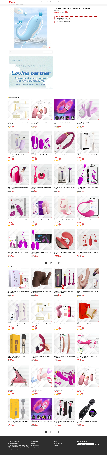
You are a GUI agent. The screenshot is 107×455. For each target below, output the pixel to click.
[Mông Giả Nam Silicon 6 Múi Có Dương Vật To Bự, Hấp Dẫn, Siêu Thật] (41, 278)
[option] (30, 27)
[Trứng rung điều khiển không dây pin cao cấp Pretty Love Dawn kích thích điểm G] (18, 207)
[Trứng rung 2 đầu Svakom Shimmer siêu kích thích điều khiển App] (18, 109)
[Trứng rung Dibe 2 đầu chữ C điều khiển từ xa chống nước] (64, 109)
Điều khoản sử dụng (35, 445)
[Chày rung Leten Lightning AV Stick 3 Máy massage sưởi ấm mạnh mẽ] (18, 343)
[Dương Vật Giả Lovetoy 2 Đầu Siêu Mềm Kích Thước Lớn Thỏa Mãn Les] (64, 343)
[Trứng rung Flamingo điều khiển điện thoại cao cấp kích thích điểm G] (18, 174)
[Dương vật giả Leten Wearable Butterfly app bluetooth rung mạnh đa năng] (41, 376)
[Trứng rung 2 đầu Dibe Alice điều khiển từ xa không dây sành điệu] (64, 142)
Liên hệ (32, 448)
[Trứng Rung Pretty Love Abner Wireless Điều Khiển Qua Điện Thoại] (88, 174)
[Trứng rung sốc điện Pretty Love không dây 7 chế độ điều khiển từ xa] (41, 239)
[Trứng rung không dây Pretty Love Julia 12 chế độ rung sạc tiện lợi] (18, 239)
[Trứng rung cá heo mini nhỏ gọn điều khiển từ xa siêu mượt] (30, 27)
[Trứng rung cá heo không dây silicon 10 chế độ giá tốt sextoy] (41, 174)
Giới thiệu (33, 443)
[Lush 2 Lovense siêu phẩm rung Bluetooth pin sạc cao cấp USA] (88, 207)
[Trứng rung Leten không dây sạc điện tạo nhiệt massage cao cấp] (88, 109)
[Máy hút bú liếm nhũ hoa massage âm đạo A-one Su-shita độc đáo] (64, 409)
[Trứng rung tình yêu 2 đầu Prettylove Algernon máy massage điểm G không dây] (41, 142)
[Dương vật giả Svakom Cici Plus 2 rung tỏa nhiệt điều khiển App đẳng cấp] (18, 311)
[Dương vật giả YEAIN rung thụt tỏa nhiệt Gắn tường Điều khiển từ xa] (18, 278)
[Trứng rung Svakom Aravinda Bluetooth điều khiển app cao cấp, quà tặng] (88, 142)
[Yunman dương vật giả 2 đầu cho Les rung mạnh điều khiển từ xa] (41, 343)
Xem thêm (31, 91)
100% (48, 52)
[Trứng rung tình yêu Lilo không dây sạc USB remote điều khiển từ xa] (41, 109)
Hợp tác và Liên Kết (58, 443)
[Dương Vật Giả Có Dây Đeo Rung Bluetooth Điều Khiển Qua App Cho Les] (88, 343)
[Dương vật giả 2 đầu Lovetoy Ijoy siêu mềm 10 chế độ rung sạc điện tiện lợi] (88, 278)
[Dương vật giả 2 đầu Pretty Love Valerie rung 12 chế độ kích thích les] (64, 376)
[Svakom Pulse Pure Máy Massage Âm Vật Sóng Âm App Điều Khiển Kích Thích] (64, 311)
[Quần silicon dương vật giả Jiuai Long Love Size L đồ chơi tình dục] (88, 311)
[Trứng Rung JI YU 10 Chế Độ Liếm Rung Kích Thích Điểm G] (64, 239)
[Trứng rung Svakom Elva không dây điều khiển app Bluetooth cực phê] (18, 142)
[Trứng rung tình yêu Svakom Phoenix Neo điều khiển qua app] (64, 207)
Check (96, 444)
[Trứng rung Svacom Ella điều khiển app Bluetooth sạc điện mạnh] (88, 239)
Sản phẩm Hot (57, 445)
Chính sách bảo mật (35, 447)
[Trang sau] (59, 263)
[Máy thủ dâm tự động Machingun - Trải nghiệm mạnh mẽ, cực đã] (18, 376)
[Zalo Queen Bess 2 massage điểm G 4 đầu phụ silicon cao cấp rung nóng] (64, 278)
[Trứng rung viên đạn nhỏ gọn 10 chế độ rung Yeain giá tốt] (64, 174)
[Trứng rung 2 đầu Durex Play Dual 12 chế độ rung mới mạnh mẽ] (41, 207)
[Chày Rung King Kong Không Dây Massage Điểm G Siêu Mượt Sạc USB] (88, 409)
